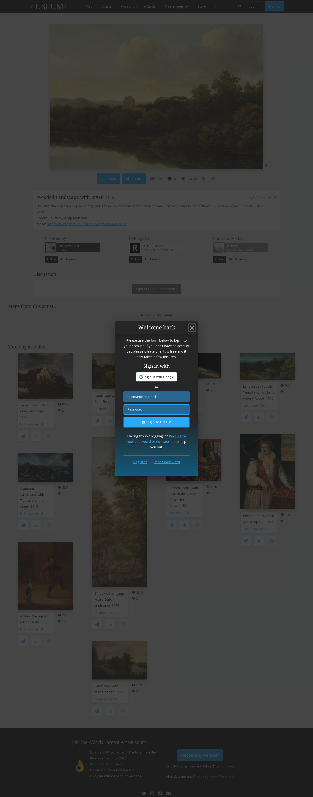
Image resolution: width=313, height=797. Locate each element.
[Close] (192, 327)
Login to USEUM (158, 422)
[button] (156, 376)
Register (140, 462)
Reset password (167, 462)
